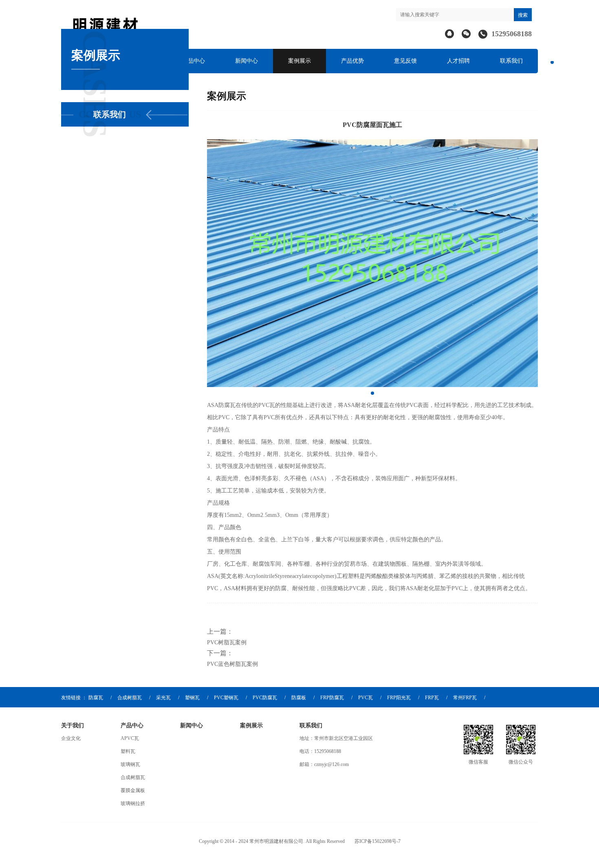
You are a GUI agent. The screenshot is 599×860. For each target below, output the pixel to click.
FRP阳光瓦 (399, 697)
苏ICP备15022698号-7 (378, 841)
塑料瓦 (128, 751)
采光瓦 (163, 697)
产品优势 (352, 61)
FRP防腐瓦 (332, 697)
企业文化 (71, 738)
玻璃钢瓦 (130, 764)
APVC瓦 (130, 738)
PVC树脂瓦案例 (227, 642)
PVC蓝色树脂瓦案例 (232, 664)
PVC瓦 (365, 697)
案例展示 (299, 61)
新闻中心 (246, 61)
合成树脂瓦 (129, 697)
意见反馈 (405, 61)
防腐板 (298, 697)
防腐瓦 (95, 697)
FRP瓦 (432, 697)
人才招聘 (458, 61)
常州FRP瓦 (465, 697)
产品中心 (193, 61)
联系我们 (511, 61)
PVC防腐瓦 (265, 697)
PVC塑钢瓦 (226, 697)
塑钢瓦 (192, 697)
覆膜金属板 (133, 790)
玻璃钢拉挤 (133, 803)
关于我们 (72, 725)
